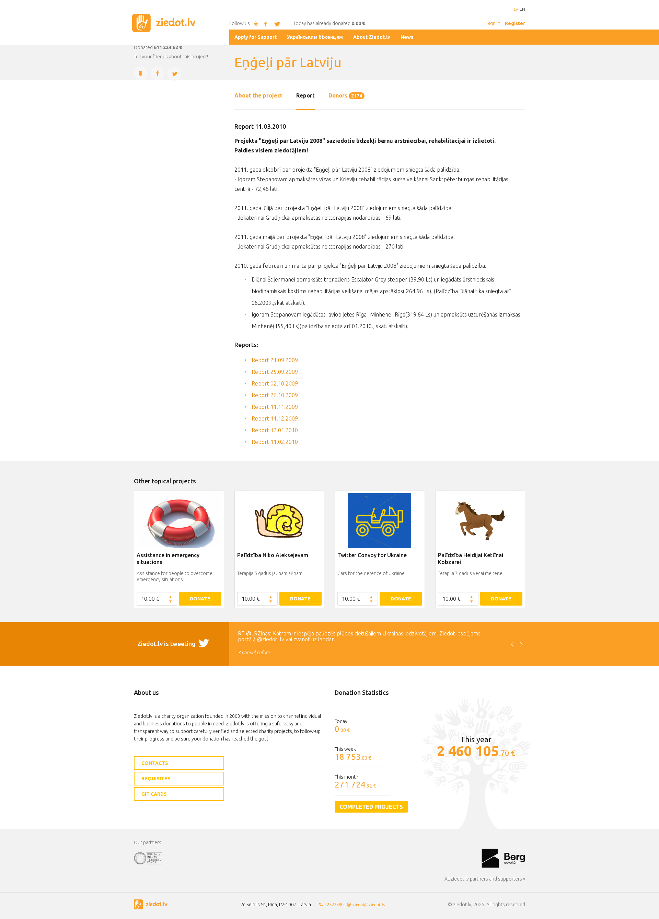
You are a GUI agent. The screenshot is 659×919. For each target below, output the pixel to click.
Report (305, 95)
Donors (345, 95)
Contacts (154, 763)
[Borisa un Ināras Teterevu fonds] (308, 858)
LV (516, 9)
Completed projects (371, 807)
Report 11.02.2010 (275, 442)
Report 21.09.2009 (275, 360)
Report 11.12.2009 (275, 418)
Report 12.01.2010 (275, 430)
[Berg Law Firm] (503, 858)
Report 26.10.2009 (275, 395)
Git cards (154, 794)
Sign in (493, 23)
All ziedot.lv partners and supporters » (484, 879)
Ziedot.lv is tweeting (167, 643)
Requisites (156, 778)
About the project (258, 95)
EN (522, 9)
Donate (200, 598)
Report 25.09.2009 (275, 372)
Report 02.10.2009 (275, 383)
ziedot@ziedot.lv (368, 904)
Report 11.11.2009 (275, 407)
